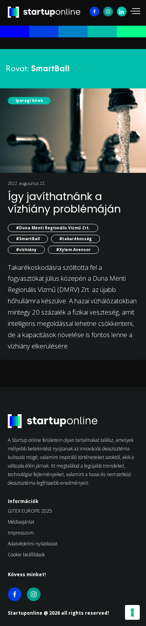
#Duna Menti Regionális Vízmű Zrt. (53, 227)
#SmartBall (28, 238)
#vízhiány (26, 249)
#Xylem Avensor (73, 249)
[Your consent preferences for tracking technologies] (132, 612)
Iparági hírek (29, 100)
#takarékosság (75, 238)
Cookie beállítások (26, 554)
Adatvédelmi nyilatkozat (33, 543)
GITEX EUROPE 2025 (30, 511)
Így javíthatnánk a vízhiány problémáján (64, 202)
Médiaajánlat (21, 522)
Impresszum (21, 532)
